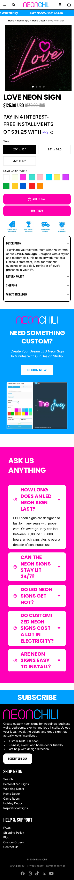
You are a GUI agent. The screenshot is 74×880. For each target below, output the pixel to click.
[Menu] (4, 4)
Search (8, 779)
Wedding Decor (13, 788)
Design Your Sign (17, 758)
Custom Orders (13, 842)
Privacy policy (35, 865)
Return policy (15, 276)
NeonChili (41, 859)
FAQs (6, 827)
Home (11, 20)
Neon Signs (23, 20)
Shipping (11, 285)
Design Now (37, 370)
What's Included (16, 294)
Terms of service (55, 865)
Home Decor (38, 20)
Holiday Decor (12, 803)
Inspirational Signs (15, 808)
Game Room (11, 798)
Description (13, 243)
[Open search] (13, 4)
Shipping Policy (13, 832)
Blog (6, 837)
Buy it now (37, 210)
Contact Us (10, 847)
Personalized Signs (16, 784)
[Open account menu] (60, 4)
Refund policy (16, 865)
